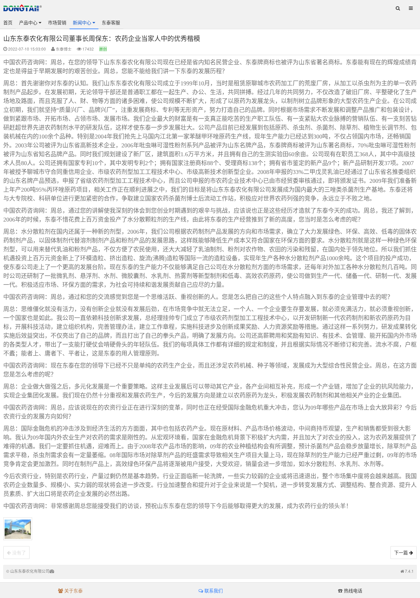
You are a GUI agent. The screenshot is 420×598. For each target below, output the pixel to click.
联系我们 (213, 590)
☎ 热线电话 (350, 590)
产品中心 (29, 22)
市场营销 (57, 22)
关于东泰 (73, 590)
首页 (7, 22)
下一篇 (401, 552)
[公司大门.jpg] (17, 528)
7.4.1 (409, 571)
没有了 (18, 552)
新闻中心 (83, 22)
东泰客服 (111, 22)
